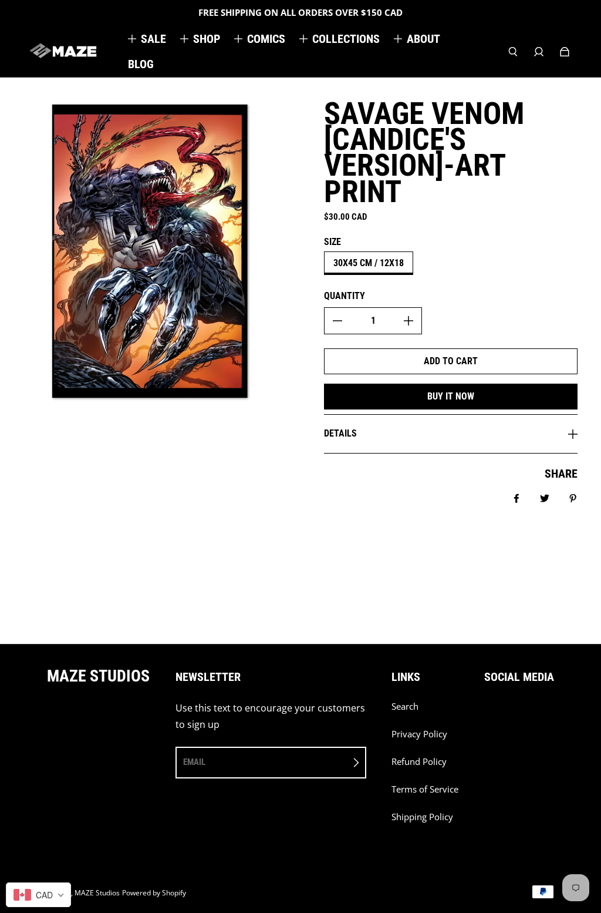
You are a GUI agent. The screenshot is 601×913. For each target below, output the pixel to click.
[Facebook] (488, 713)
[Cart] (565, 52)
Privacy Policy (419, 734)
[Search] (513, 52)
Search (404, 706)
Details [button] (340, 433)
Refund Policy (419, 762)
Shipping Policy (422, 817)
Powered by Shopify (154, 893)
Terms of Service (424, 789)
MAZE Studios (97, 893)
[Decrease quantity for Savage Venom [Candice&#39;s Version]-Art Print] (337, 321)
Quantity (344, 295)
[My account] (539, 52)
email (194, 762)
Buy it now (450, 396)
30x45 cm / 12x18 (368, 262)
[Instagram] (513, 713)
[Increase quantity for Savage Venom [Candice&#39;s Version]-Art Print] (408, 321)
